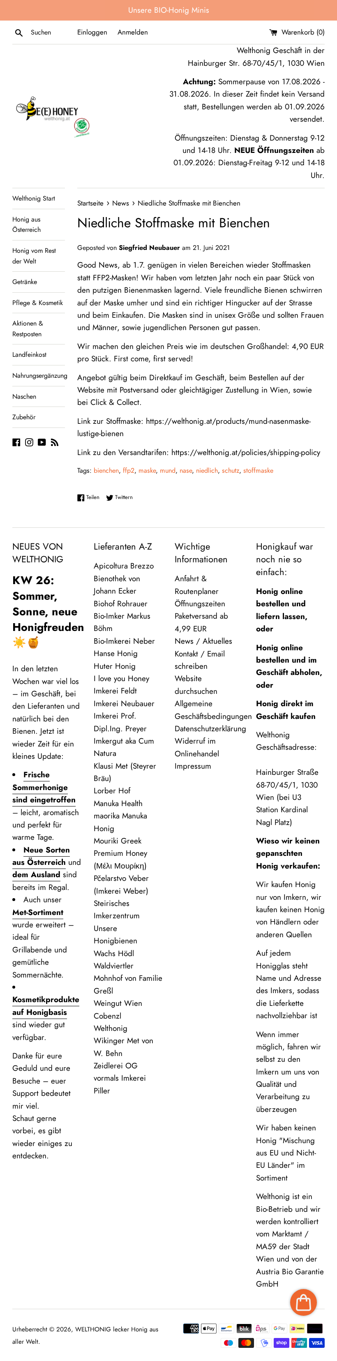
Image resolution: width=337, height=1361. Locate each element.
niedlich (207, 470)
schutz (230, 470)
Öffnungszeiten (200, 603)
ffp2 (128, 470)
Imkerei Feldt (115, 690)
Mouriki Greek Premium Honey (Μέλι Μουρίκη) (120, 853)
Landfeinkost (29, 354)
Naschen (24, 396)
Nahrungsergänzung (38, 375)
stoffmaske (258, 470)
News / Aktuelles (203, 641)
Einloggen (92, 32)
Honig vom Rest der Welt (34, 256)
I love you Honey (121, 678)
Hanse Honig (116, 653)
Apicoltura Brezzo (124, 565)
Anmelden (133, 32)
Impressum (193, 766)
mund (167, 470)
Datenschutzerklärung (210, 728)
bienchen (106, 470)
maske (147, 470)
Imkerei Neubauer (124, 703)
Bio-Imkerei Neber (124, 641)
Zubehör (23, 417)
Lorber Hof (112, 790)
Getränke (24, 282)
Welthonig (110, 1028)
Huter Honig (115, 666)
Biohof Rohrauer (121, 603)
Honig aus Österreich (26, 225)
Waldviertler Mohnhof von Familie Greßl (128, 978)
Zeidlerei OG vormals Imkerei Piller (120, 1078)
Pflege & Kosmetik (37, 302)
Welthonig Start (33, 198)
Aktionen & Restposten (27, 329)
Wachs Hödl (114, 953)
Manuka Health (118, 803)
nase (186, 470)
